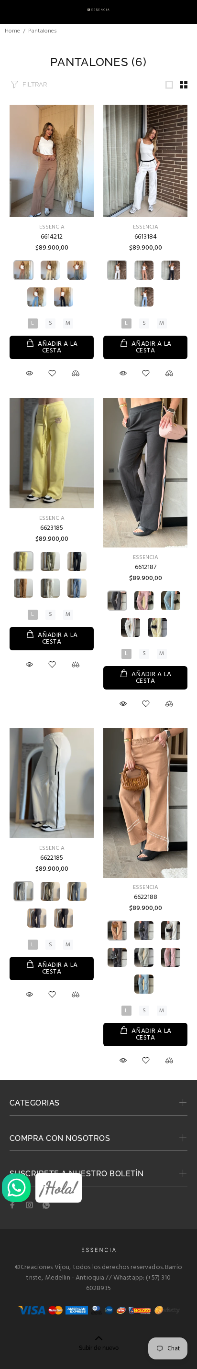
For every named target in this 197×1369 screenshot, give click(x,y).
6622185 (51, 858)
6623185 (51, 528)
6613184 (145, 236)
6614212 (52, 236)
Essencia (52, 227)
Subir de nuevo (99, 1348)
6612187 (145, 567)
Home (12, 31)
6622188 (145, 897)
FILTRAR (34, 84)
